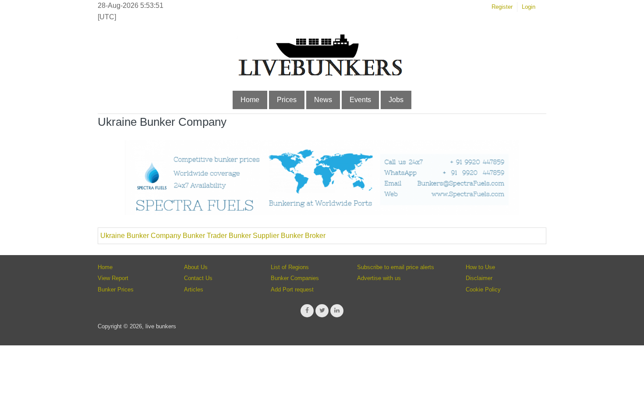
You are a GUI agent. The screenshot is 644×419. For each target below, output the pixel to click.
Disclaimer (479, 278)
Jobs (396, 99)
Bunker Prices (116, 289)
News (323, 99)
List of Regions (290, 267)
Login (528, 7)
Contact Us (198, 278)
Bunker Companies (295, 278)
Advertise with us (379, 278)
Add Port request (292, 289)
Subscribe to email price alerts (395, 267)
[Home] (320, 74)
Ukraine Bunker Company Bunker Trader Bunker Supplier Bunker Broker (213, 235)
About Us (196, 267)
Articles (193, 289)
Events (360, 99)
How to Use (480, 267)
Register (502, 7)
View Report (113, 278)
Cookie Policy (483, 289)
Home (250, 99)
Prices (287, 99)
